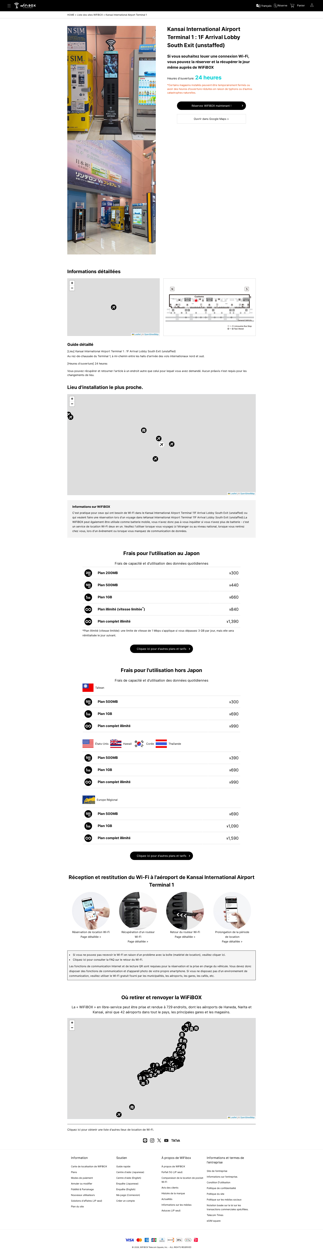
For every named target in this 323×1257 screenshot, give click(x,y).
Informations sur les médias (176, 1204)
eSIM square (214, 1220)
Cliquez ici (74, 1129)
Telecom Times (215, 1215)
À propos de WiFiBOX (173, 1166)
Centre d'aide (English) (128, 1177)
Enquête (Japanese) (127, 1183)
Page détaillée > (91, 936)
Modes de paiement (82, 1177)
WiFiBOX (144, 1247)
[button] (113, 307)
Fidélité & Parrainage (82, 1189)
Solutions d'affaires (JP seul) (86, 1200)
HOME (70, 14)
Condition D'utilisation (218, 1182)
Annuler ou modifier (81, 1183)
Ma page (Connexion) (128, 1195)
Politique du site (215, 1193)
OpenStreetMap (151, 334)
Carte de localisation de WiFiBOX (89, 1166)
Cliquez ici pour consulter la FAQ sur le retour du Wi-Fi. (108, 959)
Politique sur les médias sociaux (224, 1199)
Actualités (167, 1199)
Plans (74, 1172)
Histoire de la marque (173, 1193)
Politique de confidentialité (221, 1188)
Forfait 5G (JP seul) (172, 1172)
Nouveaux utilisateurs (83, 1195)
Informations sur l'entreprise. (222, 1176)
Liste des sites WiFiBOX (90, 14)
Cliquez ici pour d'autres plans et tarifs (161, 648)
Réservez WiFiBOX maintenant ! (211, 105)
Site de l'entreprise (217, 1170)
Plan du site (77, 1206)
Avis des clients (170, 1187)
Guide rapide (123, 1166)
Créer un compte (125, 1200)
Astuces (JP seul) (171, 1210)
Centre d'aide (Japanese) (130, 1172)
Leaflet (137, 334)
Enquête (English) (125, 1189)
